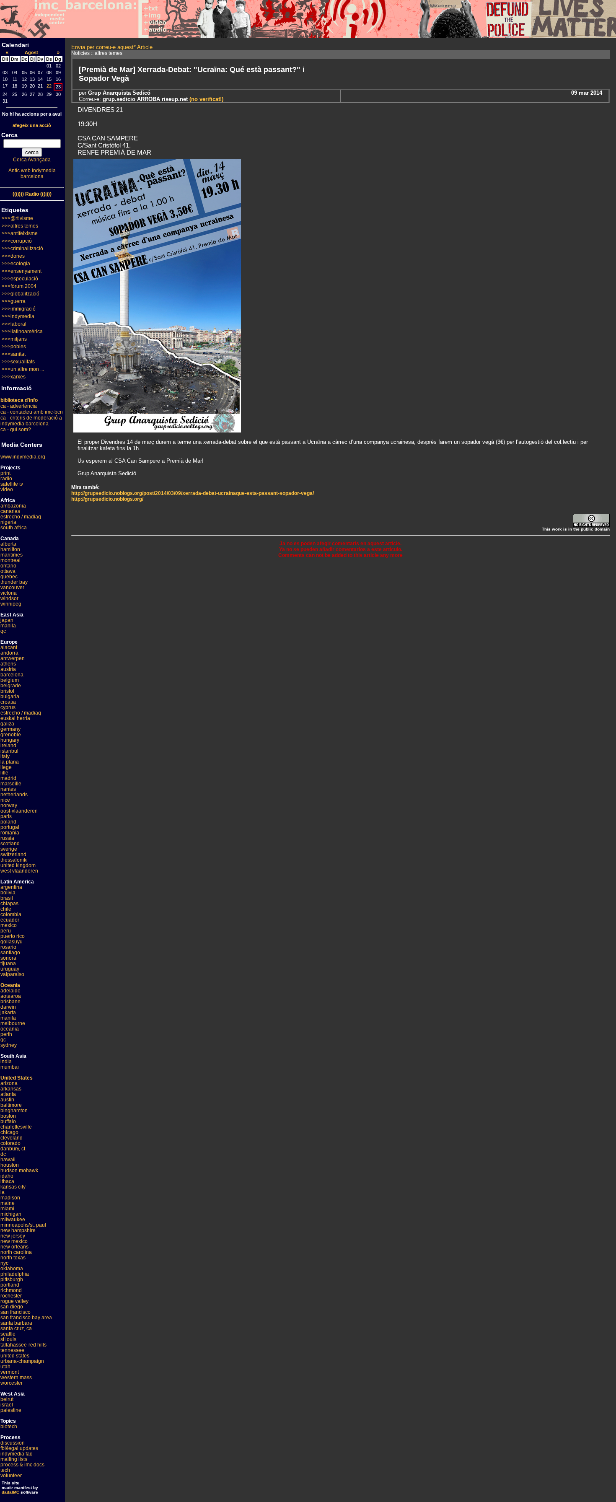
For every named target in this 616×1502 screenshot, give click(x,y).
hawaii (8, 1160)
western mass (16, 1377)
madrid (8, 778)
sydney (8, 1045)
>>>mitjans (14, 339)
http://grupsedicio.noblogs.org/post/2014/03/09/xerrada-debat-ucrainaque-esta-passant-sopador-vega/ (192, 493)
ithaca (7, 1181)
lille (4, 773)
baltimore (11, 1105)
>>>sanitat (14, 354)
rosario (8, 947)
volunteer (11, 1476)
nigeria (8, 522)
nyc (4, 1263)
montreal (10, 560)
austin (7, 1100)
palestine (10, 1410)
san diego (11, 1307)
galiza (7, 724)
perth (6, 1034)
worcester (11, 1383)
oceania (9, 1029)
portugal (9, 827)
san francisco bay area (26, 1318)
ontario (8, 566)
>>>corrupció (17, 241)
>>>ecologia (16, 264)
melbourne (12, 1023)
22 (49, 85)
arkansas (10, 1089)
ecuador (9, 920)
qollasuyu (11, 942)
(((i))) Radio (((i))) (32, 194)
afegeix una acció (32, 125)
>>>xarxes (14, 377)
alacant (8, 647)
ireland (8, 745)
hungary (9, 740)
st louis (8, 1339)
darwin (8, 1007)
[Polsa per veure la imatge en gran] (157, 430)
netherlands (14, 795)
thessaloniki (14, 860)
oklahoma (11, 1269)
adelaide (10, 991)
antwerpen (12, 658)
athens (8, 664)
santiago (10, 953)
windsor (9, 598)
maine (7, 1203)
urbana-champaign (22, 1361)
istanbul (9, 751)
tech (5, 1470)
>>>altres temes (20, 226)
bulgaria (9, 696)
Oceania (10, 985)
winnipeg (10, 604)
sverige (8, 849)
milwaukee (12, 1219)
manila (8, 626)
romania (9, 833)
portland (9, 1285)
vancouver (12, 587)
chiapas (9, 903)
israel (6, 1405)
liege (6, 767)
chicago (9, 1132)
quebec (9, 577)
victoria (8, 593)
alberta (8, 544)
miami (7, 1209)
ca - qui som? (15, 429)
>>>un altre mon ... (23, 369)
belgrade (10, 686)
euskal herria (15, 718)
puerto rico (12, 936)
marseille (10, 784)
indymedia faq (16, 1454)
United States (16, 1078)
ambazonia (13, 506)
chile (5, 909)
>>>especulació (20, 279)
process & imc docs (22, 1465)
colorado (10, 1143)
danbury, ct (12, 1149)
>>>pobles (14, 347)
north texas (13, 1258)
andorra (9, 653)
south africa (13, 528)
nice (5, 800)
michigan (10, 1214)
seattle (8, 1334)
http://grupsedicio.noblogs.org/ (107, 499)
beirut (6, 1399)
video (6, 489)
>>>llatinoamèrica (22, 331)
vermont (9, 1372)
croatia (8, 702)
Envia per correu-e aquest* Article (112, 47)
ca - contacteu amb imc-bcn (31, 412)
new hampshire (18, 1230)
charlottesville (16, 1127)
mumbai (9, 1067)
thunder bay (14, 582)
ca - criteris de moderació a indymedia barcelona (31, 421)
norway (8, 805)
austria (8, 669)
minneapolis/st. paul (23, 1225)
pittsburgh (11, 1279)
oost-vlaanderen (19, 811)
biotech (8, 1426)
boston (8, 1116)
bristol (7, 691)
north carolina (16, 1252)
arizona (9, 1083)
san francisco (15, 1312)
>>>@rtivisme (17, 218)
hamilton (10, 549)
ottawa (8, 571)
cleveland (11, 1138)
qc (3, 631)
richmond (11, 1290)
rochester (11, 1296)
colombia (10, 914)
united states (14, 1356)
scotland (10, 844)
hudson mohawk (19, 1170)
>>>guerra (14, 301)
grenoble (10, 735)
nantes (8, 789)
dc (3, 1154)
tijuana (8, 963)
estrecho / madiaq (20, 517)
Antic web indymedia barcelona (32, 173)
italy (5, 756)
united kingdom (18, 865)
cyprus (8, 707)
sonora (8, 958)
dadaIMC (10, 1492)
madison (10, 1198)
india (6, 1061)
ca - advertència (18, 406)
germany (10, 729)
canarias (10, 511)
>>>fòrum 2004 (19, 286)
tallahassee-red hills (23, 1345)
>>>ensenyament (21, 271)
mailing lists (13, 1459)
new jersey (12, 1236)
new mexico (14, 1241)
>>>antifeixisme (20, 233)
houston (9, 1165)
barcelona (11, 675)
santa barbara (16, 1323)
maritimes (11, 555)
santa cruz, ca (16, 1328)
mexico (8, 925)
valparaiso (12, 974)
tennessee (12, 1350)
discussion (12, 1443)
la (2, 1192)
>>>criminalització (22, 248)
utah (5, 1367)
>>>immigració (19, 309)
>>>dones (13, 256)
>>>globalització (20, 294)
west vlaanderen (19, 871)
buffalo (8, 1121)
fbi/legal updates (19, 1448)
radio (6, 479)
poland (8, 822)
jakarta (8, 1012)
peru (5, 931)
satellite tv (11, 484)
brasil (6, 898)
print (5, 473)
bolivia (8, 893)
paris (6, 816)
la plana (9, 762)
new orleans (14, 1247)
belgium (9, 680)
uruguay (9, 969)
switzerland (13, 854)
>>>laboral (14, 324)
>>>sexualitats (18, 362)
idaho (6, 1176)
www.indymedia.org (22, 457)
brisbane (10, 1002)
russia (7, 838)
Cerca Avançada (32, 160)
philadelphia (14, 1274)
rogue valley (14, 1301)
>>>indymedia (18, 316)
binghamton (14, 1111)
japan (6, 620)
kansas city (13, 1187)
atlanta (8, 1094)
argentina (11, 887)
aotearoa (10, 996)
